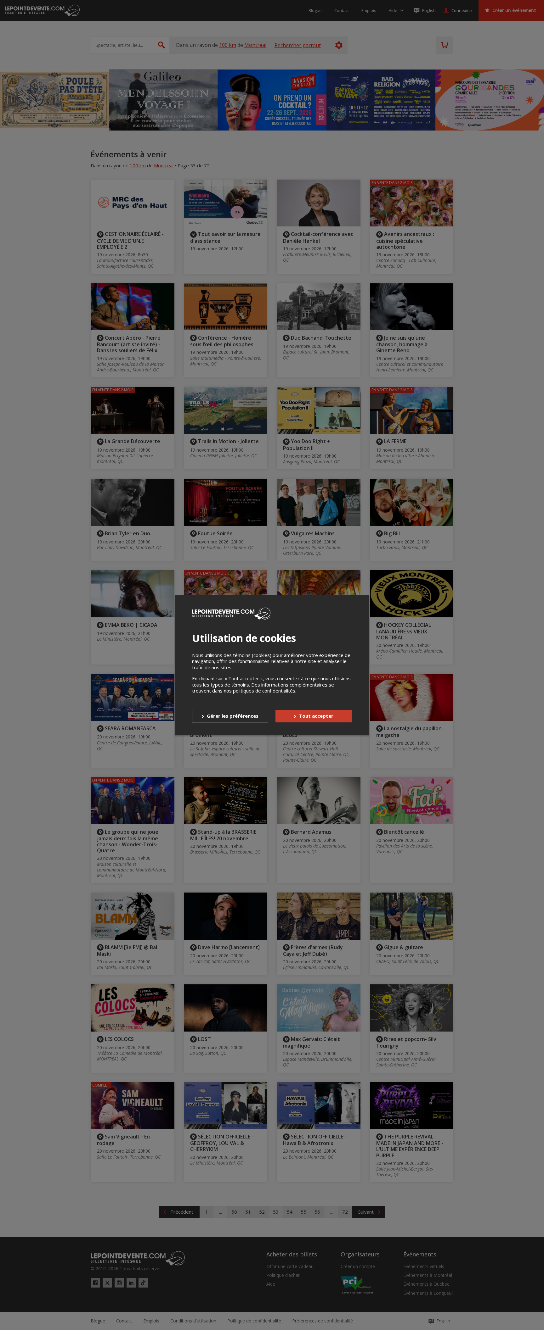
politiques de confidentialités (264, 690)
